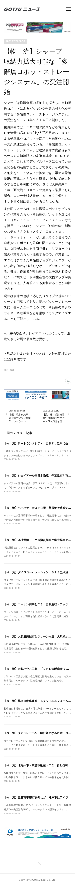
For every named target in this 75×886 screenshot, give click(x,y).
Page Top (37, 864)
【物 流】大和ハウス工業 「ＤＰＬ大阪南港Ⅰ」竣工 (38, 669)
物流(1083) (9, 369)
